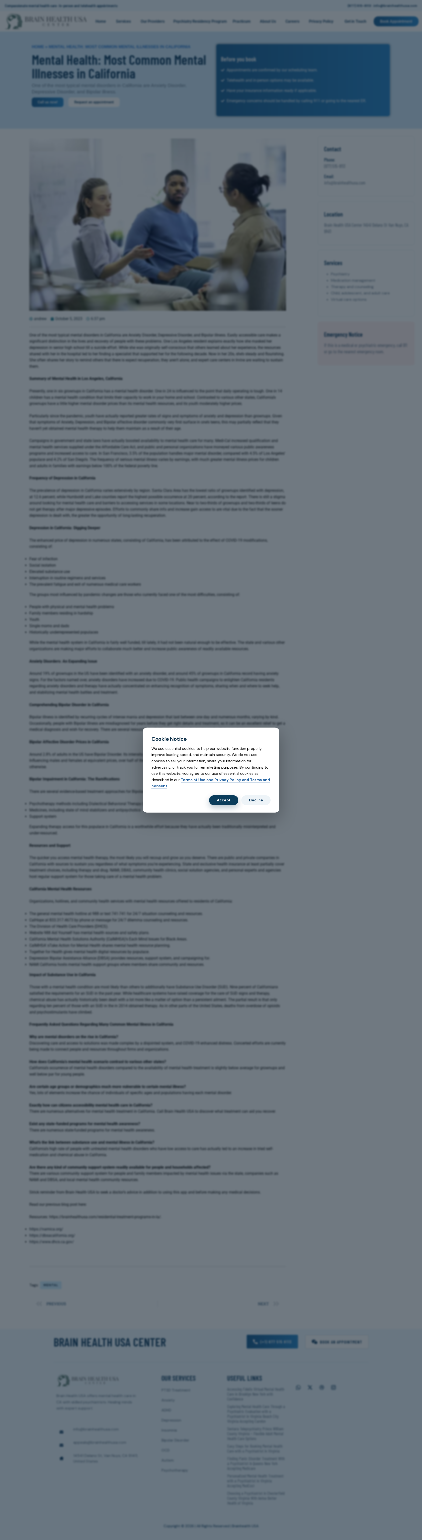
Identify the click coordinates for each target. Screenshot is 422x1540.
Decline (256, 800)
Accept (224, 800)
